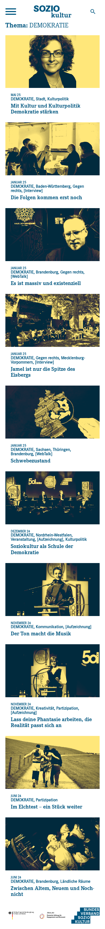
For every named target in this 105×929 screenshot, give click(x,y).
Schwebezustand (30, 461)
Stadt (40, 99)
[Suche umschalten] (93, 11)
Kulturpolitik (58, 99)
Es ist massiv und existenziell (46, 284)
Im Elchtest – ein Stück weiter (46, 807)
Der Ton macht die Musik (41, 634)
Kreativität (45, 708)
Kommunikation (49, 626)
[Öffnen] (10, 11)
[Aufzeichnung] (50, 539)
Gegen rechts (71, 272)
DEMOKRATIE (22, 99)
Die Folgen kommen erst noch (46, 198)
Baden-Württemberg (53, 186)
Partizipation (67, 708)
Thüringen (61, 449)
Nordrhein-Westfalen (54, 535)
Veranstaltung (23, 539)
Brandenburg (47, 272)
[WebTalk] (19, 276)
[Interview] (33, 190)
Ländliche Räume (75, 881)
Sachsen (43, 449)
